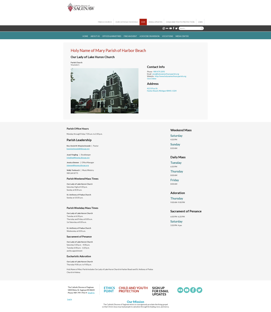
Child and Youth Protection (180, 22)
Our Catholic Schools (126, 22)
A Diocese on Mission (150, 36)
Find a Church (105, 22)
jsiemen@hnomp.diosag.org (78, 165)
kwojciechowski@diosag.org (78, 149)
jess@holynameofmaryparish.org (166, 74)
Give (143, 22)
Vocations (167, 36)
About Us (95, 36)
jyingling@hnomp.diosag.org (78, 158)
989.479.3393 (159, 71)
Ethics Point (109, 289)
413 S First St (152, 88)
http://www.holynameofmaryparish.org (170, 76)
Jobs (200, 22)
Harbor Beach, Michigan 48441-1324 (161, 91)
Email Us (91, 293)
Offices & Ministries (111, 36)
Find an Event (130, 36)
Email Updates (155, 22)
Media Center (182, 36)
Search (202, 28)
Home (85, 36)
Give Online (151, 78)
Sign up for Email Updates (160, 291)
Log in (69, 299)
